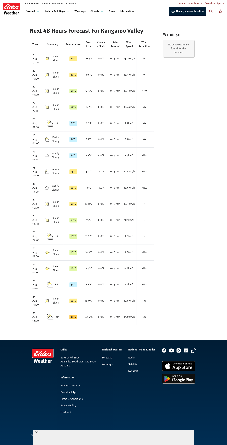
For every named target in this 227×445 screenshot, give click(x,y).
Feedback (65, 412)
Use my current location (190, 11)
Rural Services (32, 3)
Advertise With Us (70, 385)
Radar (131, 357)
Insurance (70, 3)
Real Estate (57, 3)
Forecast (107, 357)
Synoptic (133, 371)
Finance (46, 3)
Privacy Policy (68, 405)
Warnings (80, 11)
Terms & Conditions (71, 399)
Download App (68, 392)
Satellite (132, 364)
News (112, 11)
